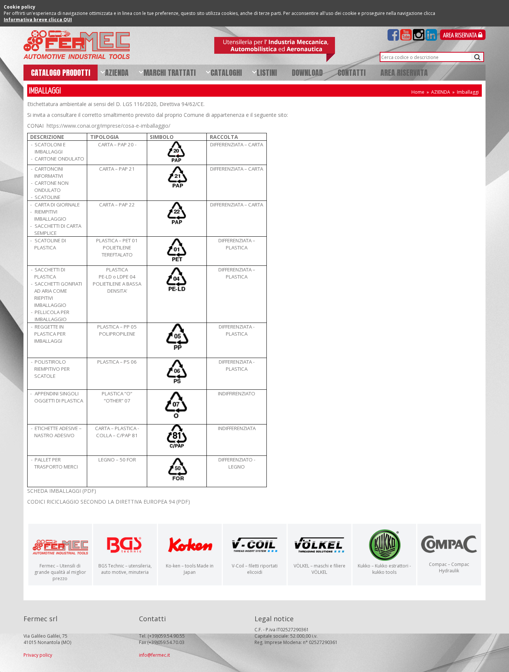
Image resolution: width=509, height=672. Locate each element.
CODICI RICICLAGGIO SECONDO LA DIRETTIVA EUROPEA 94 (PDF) (108, 501)
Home (417, 92)
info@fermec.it (154, 655)
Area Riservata (460, 35)
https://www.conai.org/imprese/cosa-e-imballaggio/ (108, 125)
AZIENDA (440, 92)
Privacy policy (37, 655)
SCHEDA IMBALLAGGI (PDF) (61, 490)
